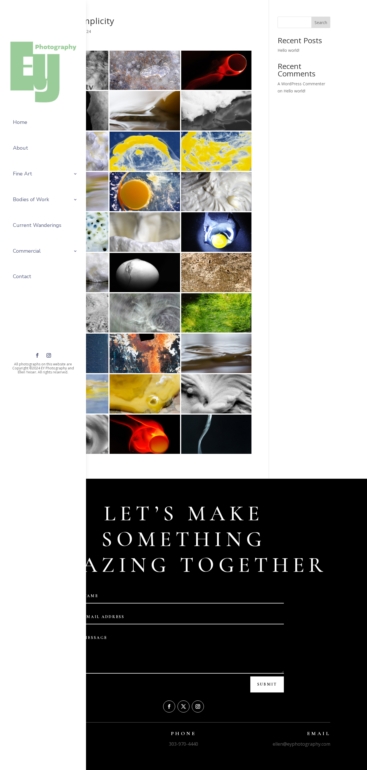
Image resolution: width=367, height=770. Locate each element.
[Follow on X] (183, 706)
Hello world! (288, 50)
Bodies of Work (31, 199)
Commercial (27, 251)
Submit (267, 684)
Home (20, 122)
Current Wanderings (37, 225)
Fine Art (22, 173)
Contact (22, 276)
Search (321, 22)
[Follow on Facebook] (37, 355)
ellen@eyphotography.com (301, 744)
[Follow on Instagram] (48, 355)
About (20, 148)
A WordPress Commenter (301, 83)
